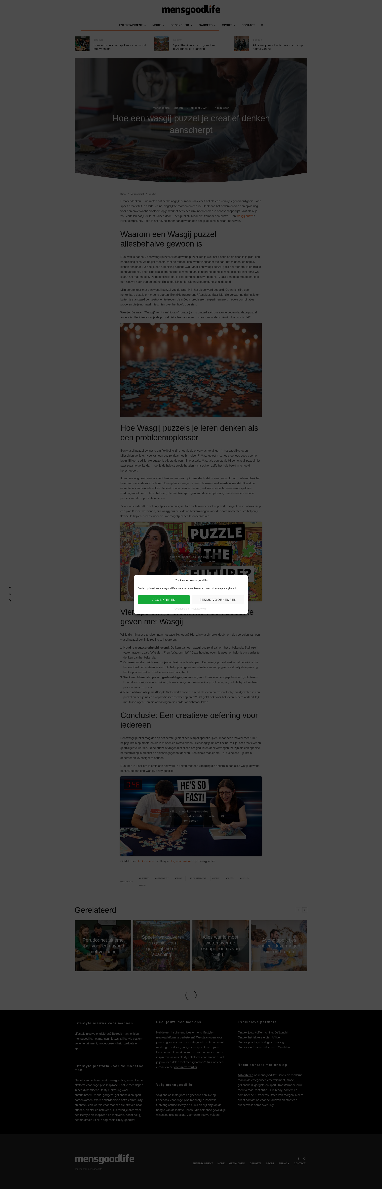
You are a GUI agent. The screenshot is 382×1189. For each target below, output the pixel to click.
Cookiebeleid (181, 609)
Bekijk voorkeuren (218, 599)
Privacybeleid (198, 609)
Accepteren (164, 599)
